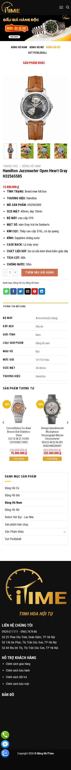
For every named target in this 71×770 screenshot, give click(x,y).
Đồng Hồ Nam (31, 166)
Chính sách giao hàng (18, 664)
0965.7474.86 (29, 631)
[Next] (62, 108)
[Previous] (8, 108)
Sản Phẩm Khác (14, 531)
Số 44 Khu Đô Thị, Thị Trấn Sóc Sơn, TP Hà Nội (30, 648)
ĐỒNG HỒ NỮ (37, 47)
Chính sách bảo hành (18, 670)
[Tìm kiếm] (67, 7)
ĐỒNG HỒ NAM (19, 47)
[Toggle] (30, 59)
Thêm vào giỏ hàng (39, 272)
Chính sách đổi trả (16, 677)
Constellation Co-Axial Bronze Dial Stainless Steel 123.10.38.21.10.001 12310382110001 (18, 435)
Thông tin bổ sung (14, 306)
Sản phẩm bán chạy (16, 524)
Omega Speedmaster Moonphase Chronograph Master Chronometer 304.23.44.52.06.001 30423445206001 (52, 437)
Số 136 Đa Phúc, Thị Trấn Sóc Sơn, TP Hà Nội (29, 642)
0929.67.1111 (10, 631)
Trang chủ (10, 166)
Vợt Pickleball (13, 539)
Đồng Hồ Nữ (12, 510)
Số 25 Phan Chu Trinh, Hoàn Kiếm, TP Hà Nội (28, 637)
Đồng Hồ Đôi (12, 495)
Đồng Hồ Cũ (19, 282)
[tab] (35, 306)
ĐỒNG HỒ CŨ (53, 47)
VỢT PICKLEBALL (37, 52)
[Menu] (61, 7)
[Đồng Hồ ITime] (22, 7)
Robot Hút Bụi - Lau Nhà (19, 517)
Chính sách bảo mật (17, 684)
